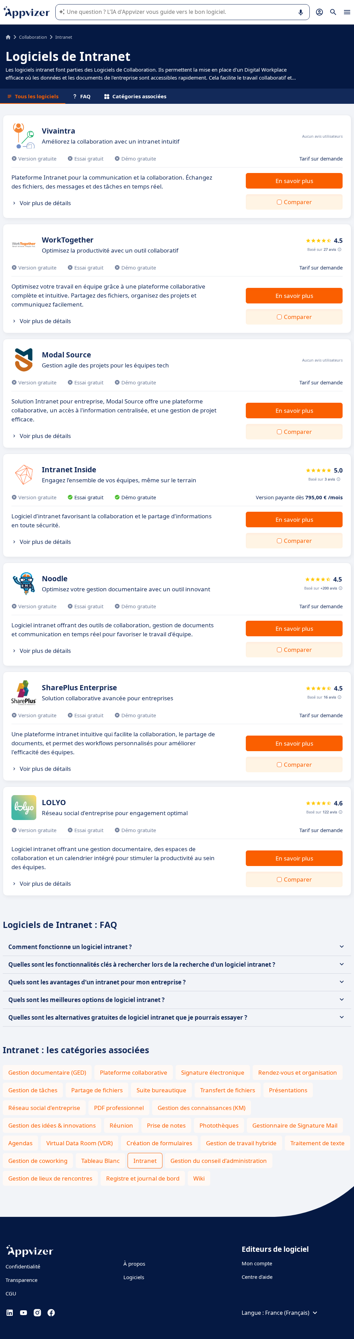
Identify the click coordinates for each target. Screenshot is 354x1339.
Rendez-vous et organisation (297, 1072)
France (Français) (287, 1313)
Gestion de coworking (37, 1161)
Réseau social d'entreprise (44, 1108)
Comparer (298, 202)
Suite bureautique (161, 1090)
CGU (11, 1293)
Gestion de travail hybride (241, 1143)
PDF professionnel (119, 1108)
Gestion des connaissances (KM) (201, 1108)
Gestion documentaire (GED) (47, 1072)
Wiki (199, 1178)
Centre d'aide (257, 1276)
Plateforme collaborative (133, 1072)
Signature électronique (212, 1072)
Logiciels (133, 1277)
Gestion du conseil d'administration (218, 1161)
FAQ (85, 96)
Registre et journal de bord (142, 1178)
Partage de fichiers (97, 1090)
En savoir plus (294, 181)
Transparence (21, 1279)
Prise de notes (166, 1125)
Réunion (121, 1125)
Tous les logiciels (36, 96)
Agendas (20, 1143)
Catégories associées (139, 96)
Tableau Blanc (100, 1161)
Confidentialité (23, 1266)
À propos (134, 1263)
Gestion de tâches (32, 1090)
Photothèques (219, 1125)
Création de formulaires (159, 1143)
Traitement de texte (317, 1143)
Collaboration (33, 37)
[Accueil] (8, 37)
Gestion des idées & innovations (52, 1125)
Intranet (145, 1161)
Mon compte (257, 1263)
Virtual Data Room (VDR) (79, 1143)
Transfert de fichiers (227, 1090)
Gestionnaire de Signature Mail (294, 1125)
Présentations (288, 1090)
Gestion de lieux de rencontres (50, 1178)
